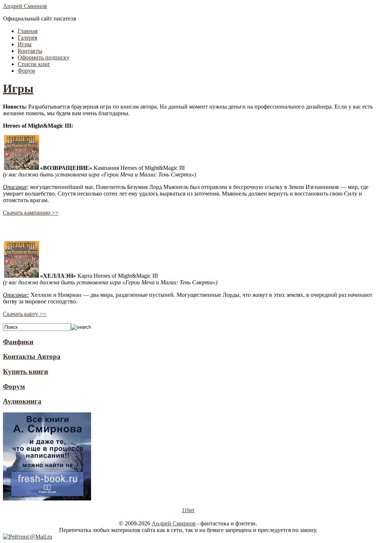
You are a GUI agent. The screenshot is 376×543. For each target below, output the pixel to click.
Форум (26, 71)
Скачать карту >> (24, 314)
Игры (25, 44)
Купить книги (25, 371)
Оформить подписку (43, 57)
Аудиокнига (22, 401)
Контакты (30, 51)
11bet (188, 510)
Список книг (34, 64)
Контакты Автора (32, 356)
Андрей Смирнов (25, 6)
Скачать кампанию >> (30, 212)
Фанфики (18, 342)
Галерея (27, 37)
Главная (27, 31)
